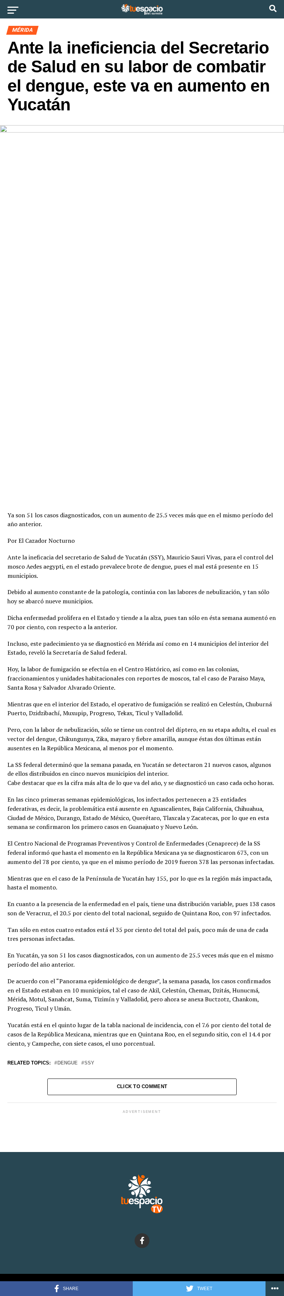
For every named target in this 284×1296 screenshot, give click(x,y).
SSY (89, 1063)
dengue (67, 1063)
